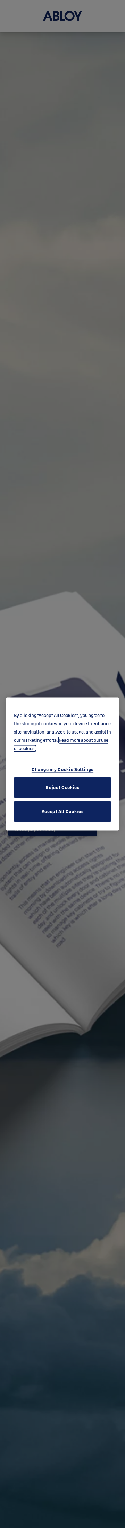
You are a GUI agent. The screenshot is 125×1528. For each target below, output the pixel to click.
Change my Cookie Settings (62, 769)
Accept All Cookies (63, 811)
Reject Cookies (62, 787)
